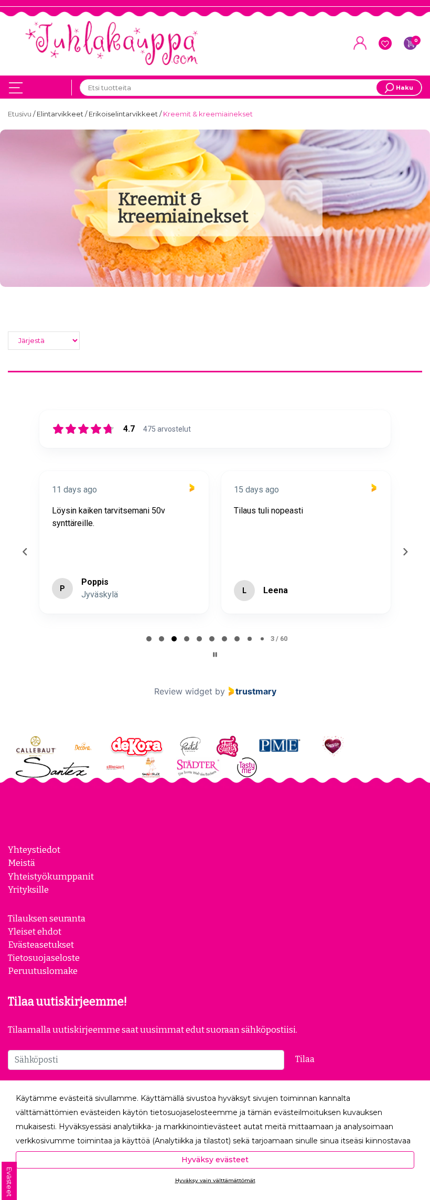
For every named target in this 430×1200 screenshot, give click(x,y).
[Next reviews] (405, 551)
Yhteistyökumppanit (51, 876)
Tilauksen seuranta (46, 918)
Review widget (183, 691)
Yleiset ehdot (34, 931)
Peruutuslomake (43, 971)
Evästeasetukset (41, 944)
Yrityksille (28, 889)
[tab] (149, 639)
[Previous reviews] (25, 551)
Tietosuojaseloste (44, 957)
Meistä (21, 863)
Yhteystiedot (34, 849)
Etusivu (20, 114)
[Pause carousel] (215, 654)
